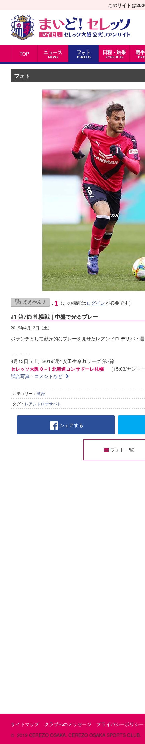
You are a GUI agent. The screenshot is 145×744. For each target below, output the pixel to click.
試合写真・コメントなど (37, 376)
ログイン (95, 302)
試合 (41, 393)
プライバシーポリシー (120, 724)
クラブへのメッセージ (67, 724)
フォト (22, 75)
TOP (24, 53)
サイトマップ (25, 724)
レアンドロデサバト (43, 403)
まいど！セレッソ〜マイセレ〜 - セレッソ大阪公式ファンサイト (70, 27)
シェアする (71, 424)
